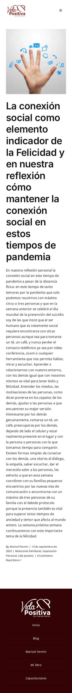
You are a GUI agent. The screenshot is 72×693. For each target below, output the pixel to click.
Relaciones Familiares (28, 551)
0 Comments (45, 555)
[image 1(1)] (16, 5)
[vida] (36, 598)
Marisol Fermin (19, 546)
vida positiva (26, 555)
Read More (12, 560)
